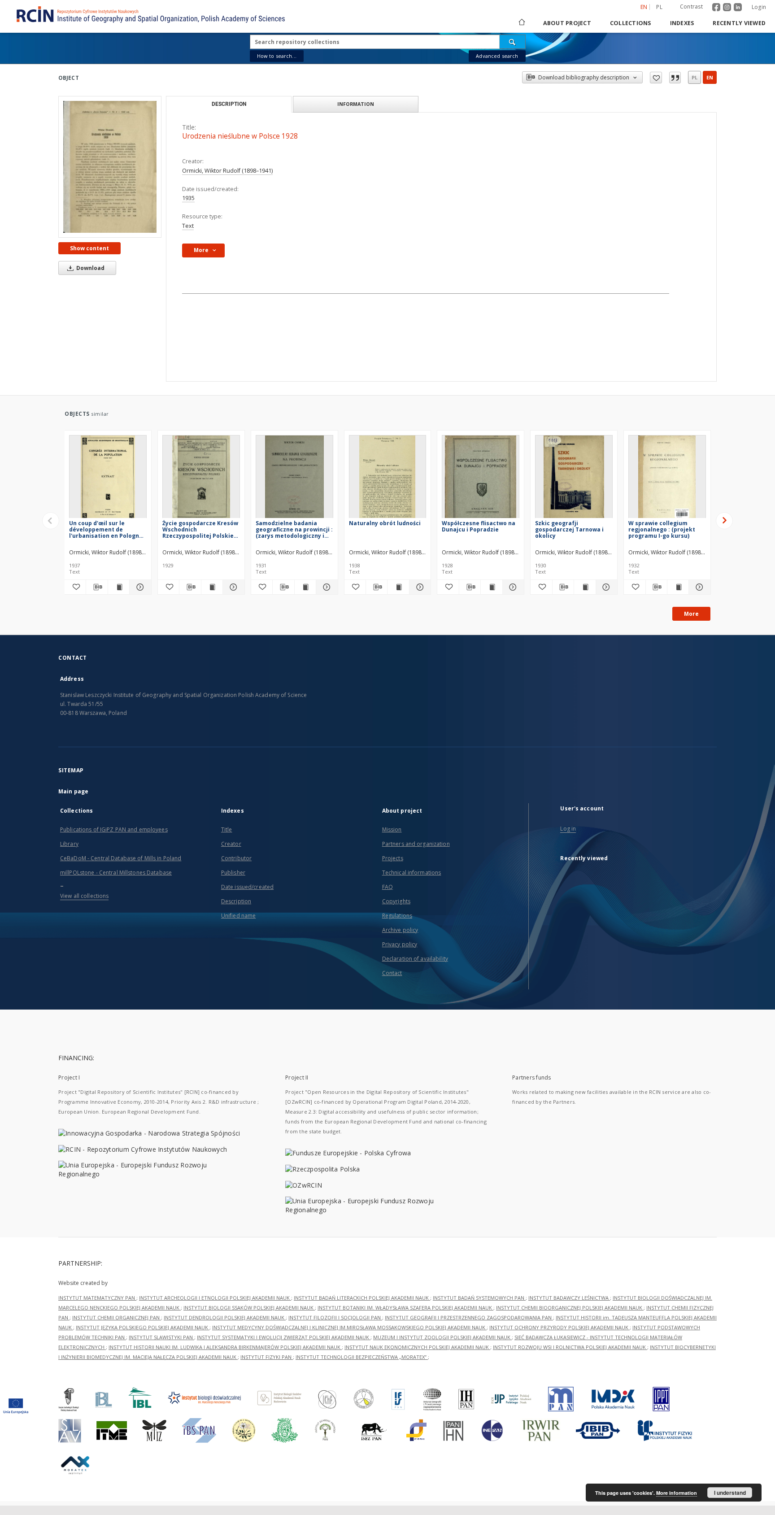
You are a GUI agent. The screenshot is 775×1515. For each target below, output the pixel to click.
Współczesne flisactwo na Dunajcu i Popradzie (478, 526)
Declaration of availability (415, 958)
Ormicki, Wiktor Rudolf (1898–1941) (227, 170)
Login (759, 7)
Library (69, 844)
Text (188, 226)
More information (676, 1492)
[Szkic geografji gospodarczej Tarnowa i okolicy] (574, 479)
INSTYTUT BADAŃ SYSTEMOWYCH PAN (479, 1297)
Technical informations (411, 872)
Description (236, 901)
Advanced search (497, 55)
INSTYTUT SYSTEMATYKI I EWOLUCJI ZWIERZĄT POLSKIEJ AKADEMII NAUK (283, 1337)
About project (567, 23)
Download (89, 268)
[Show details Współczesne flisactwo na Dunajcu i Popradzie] (511, 587)
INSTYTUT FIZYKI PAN (266, 1357)
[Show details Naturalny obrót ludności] (418, 587)
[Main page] (521, 23)
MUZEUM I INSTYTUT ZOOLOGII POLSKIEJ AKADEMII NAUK (442, 1337)
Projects (392, 858)
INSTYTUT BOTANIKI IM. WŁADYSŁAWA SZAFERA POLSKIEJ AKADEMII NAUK (405, 1307)
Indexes (682, 23)
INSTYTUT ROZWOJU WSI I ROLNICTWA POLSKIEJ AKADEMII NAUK (570, 1347)
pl (659, 7)
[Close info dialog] (675, 77)
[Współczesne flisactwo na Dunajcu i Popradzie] (480, 479)
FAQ (387, 887)
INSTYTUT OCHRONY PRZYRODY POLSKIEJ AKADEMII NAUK (559, 1327)
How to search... (276, 55)
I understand (730, 1493)
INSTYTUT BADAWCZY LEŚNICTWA (569, 1297)
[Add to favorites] (656, 77)
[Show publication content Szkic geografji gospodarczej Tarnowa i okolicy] (584, 587)
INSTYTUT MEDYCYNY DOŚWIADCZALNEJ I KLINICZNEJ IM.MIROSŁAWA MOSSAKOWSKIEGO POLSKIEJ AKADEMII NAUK (349, 1327)
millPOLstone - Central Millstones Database (116, 872)
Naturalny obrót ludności (385, 523)
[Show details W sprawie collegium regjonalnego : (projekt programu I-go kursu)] (698, 587)
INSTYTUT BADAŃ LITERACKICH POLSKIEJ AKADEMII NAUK (362, 1297)
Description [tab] (229, 104)
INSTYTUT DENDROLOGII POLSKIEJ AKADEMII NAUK (225, 1317)
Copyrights (396, 901)
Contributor (236, 858)
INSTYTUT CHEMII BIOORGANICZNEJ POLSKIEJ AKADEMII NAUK (570, 1307)
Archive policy (400, 930)
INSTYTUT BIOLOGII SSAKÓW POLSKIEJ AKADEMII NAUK (249, 1307)
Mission (392, 829)
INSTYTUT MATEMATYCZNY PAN (97, 1297)
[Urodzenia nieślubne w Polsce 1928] (110, 167)
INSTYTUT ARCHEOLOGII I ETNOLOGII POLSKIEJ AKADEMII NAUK (215, 1297)
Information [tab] (355, 103)
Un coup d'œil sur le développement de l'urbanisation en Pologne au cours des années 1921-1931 (106, 529)
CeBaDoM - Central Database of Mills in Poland (120, 858)
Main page (73, 791)
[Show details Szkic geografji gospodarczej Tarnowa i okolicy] (605, 587)
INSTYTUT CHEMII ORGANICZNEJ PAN (116, 1317)
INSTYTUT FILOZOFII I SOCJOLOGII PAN (335, 1317)
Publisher (233, 872)
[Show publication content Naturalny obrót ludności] (398, 587)
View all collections (84, 896)
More (691, 614)
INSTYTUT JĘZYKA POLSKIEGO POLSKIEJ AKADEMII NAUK (142, 1327)
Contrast (691, 6)
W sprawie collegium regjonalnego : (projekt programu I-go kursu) (661, 529)
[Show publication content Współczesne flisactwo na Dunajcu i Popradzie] (491, 587)
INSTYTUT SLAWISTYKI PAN (161, 1337)
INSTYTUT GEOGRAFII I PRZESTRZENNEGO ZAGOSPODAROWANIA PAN (469, 1317)
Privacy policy (400, 944)
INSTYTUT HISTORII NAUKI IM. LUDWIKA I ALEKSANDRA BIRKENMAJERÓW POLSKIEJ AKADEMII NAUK (225, 1347)
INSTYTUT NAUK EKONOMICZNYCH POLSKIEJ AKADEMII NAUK (417, 1347)
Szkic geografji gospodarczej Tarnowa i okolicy (569, 529)
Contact (392, 973)
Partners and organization (416, 844)
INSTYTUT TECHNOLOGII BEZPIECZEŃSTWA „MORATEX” (362, 1357)
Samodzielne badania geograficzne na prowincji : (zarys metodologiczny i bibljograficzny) (294, 529)
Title (226, 829)
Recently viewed (739, 23)
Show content (89, 248)
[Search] (513, 42)
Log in (568, 828)
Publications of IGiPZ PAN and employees (114, 829)
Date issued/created (247, 887)
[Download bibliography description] (96, 587)
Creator (231, 844)
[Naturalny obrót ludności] (387, 479)
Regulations (397, 915)
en (709, 77)
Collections (630, 23)
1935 (188, 198)
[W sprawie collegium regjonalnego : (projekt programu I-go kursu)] (667, 479)
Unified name (238, 915)
